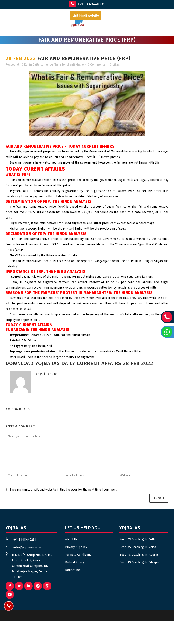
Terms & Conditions (78, 555)
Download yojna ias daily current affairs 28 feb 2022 (79, 363)
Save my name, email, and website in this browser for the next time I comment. (63, 489)
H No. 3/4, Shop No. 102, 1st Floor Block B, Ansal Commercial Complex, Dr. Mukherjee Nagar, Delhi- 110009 (32, 566)
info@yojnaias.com (27, 547)
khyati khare (75, 64)
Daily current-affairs (47, 64)
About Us (71, 539)
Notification (72, 570)
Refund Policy (74, 562)
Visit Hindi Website (86, 15)
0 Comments (96, 64)
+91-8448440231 (91, 4)
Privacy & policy (76, 547)
